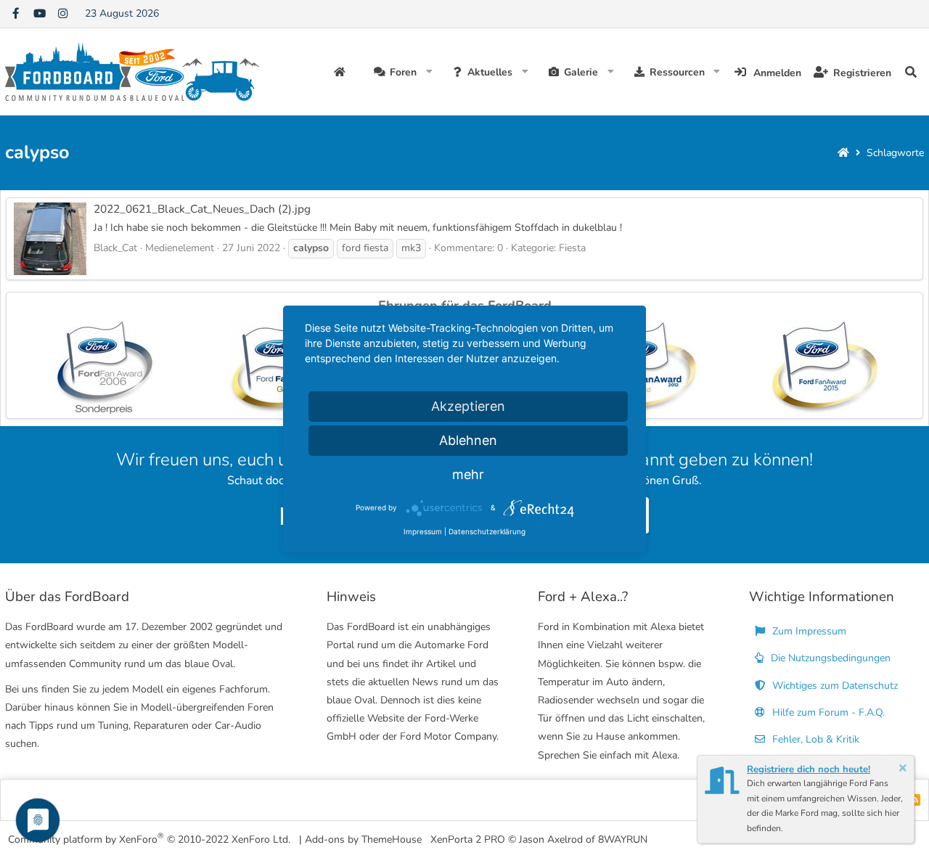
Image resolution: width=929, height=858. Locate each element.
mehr (468, 474)
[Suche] (911, 71)
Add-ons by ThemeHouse (363, 839)
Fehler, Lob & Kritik (814, 739)
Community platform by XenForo (149, 838)
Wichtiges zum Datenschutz (833, 685)
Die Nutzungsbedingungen (829, 658)
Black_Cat (115, 248)
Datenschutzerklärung (487, 531)
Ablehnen (468, 440)
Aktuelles (489, 72)
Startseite (341, 71)
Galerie (581, 72)
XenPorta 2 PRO (467, 839)
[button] (429, 71)
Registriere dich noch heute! (808, 769)
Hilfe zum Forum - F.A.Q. (827, 712)
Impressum (423, 531)
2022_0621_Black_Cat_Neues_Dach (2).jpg (202, 208)
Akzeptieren (468, 406)
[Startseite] (843, 152)
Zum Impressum (807, 631)
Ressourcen (677, 72)
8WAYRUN (622, 839)
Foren (403, 72)
